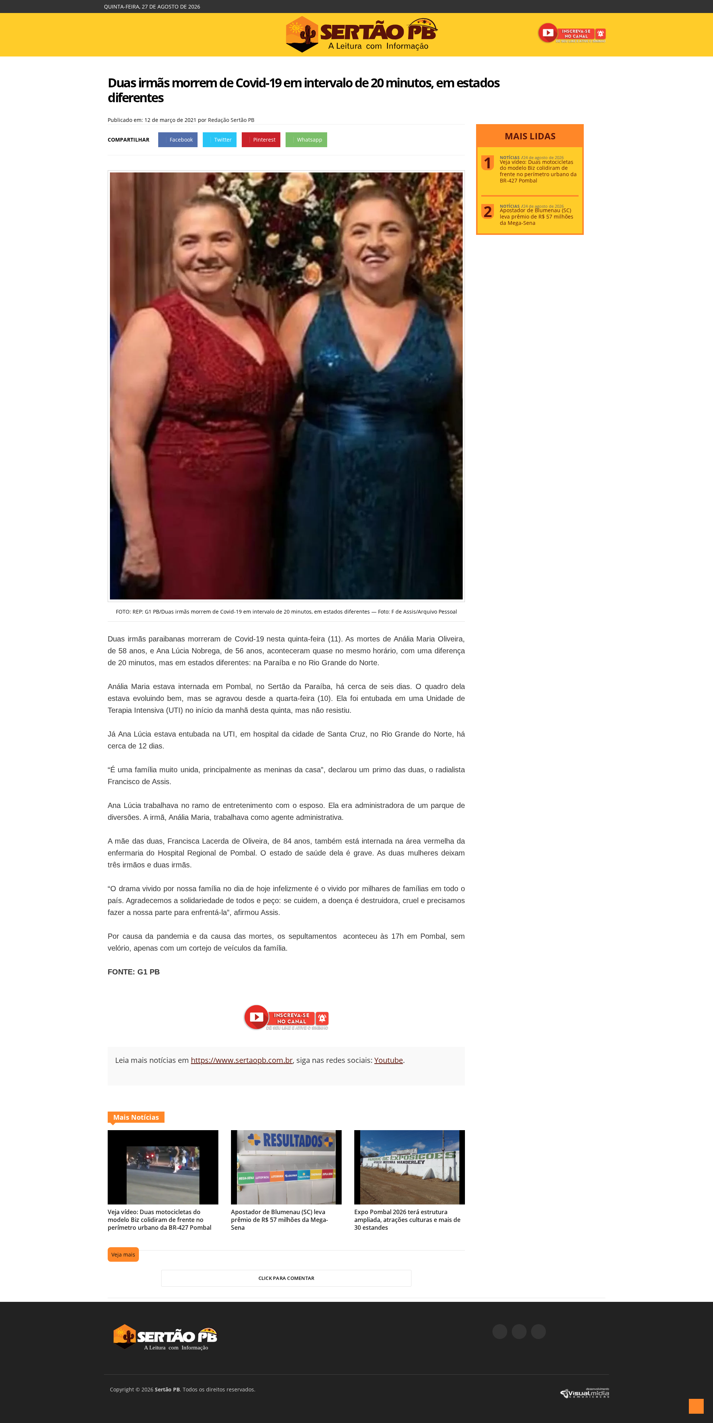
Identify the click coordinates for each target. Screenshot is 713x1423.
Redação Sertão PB (231, 119)
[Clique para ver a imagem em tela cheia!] (286, 597)
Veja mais (123, 1254)
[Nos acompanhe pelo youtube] (538, 1331)
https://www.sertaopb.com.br (242, 1060)
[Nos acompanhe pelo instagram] (519, 1331)
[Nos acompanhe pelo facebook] (499, 1331)
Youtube (388, 1060)
